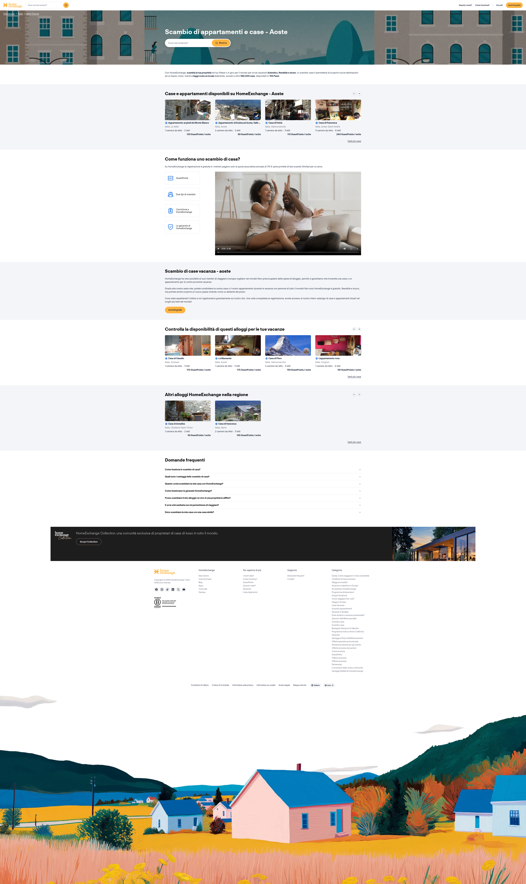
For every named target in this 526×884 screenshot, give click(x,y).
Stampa (202, 592)
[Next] (359, 94)
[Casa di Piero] (288, 353)
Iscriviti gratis (514, 5)
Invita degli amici (250, 592)
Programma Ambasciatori (343, 592)
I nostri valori (248, 576)
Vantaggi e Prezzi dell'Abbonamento (347, 638)
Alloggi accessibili (339, 582)
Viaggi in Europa (339, 602)
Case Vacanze (338, 605)
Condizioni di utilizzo (200, 685)
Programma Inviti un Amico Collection (348, 632)
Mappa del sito (299, 685)
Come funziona (338, 651)
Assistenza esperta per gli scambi (346, 645)
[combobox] (47, 5)
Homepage (9, 14)
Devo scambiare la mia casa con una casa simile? (189, 512)
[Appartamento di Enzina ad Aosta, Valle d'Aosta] (238, 118)
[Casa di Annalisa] (188, 419)
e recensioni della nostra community (347, 668)
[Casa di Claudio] (188, 353)
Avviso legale (284, 685)
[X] (178, 589)
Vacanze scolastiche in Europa (345, 586)
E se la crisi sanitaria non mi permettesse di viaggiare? (192, 505)
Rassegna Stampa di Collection (345, 628)
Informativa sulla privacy (242, 685)
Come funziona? (482, 5)
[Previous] (354, 94)
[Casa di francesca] (238, 419)
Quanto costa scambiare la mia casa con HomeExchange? (194, 483)
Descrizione (204, 576)
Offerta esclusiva (339, 658)
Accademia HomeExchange (344, 589)
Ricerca (223, 43)
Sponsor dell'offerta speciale (344, 618)
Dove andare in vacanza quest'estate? (348, 615)
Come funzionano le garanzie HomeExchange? (188, 491)
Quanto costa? (465, 5)
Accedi (499, 5)
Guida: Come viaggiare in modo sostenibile (350, 576)
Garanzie (247, 589)
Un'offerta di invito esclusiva (343, 579)
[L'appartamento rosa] (338, 353)
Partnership (337, 664)
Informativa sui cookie (266, 685)
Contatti (290, 579)
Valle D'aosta (32, 14)
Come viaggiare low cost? (343, 599)
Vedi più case (354, 141)
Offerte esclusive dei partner (344, 648)
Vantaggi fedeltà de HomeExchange (347, 671)
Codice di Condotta (220, 685)
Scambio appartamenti (342, 609)
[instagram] (162, 589)
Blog (200, 582)
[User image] (206, 115)
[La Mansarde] (238, 353)
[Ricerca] (66, 5)
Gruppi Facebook (339, 595)
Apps (201, 586)
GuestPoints (248, 582)
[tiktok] (167, 589)
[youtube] (184, 589)
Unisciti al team (205, 579)
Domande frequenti (295, 576)
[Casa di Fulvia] (288, 118)
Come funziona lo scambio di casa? (182, 469)
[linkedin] (173, 589)
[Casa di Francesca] (338, 118)
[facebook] (156, 589)
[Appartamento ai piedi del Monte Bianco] (188, 118)
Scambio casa (338, 622)
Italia (20, 14)
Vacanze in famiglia (340, 612)
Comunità (203, 589)
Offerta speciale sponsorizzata (345, 641)
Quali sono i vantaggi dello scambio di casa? (187, 476)
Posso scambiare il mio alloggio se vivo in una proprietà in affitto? (198, 498)
